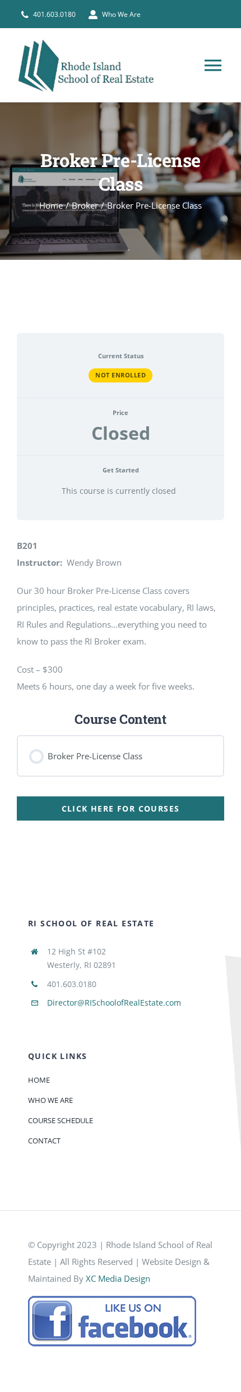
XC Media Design (118, 1278)
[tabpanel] (120, 572)
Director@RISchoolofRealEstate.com (114, 1002)
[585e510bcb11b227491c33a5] (112, 1299)
